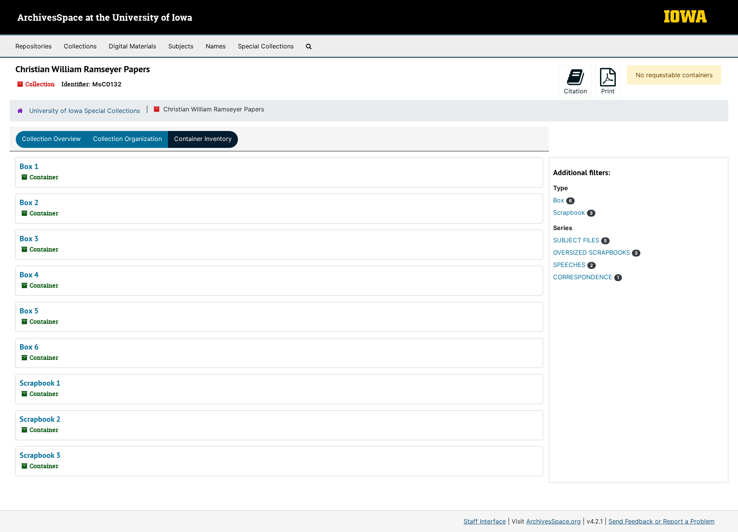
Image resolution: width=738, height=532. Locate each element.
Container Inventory (203, 139)
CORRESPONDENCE (586, 277)
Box (562, 200)
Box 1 (29, 166)
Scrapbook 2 (40, 419)
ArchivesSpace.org (553, 521)
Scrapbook (573, 212)
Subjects (180, 46)
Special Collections (266, 46)
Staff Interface (485, 521)
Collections (80, 46)
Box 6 (29, 347)
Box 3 (29, 239)
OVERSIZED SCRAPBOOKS (595, 252)
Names (216, 46)
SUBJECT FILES (580, 240)
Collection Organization (127, 139)
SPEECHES (573, 264)
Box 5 (29, 311)
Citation (575, 91)
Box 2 (29, 202)
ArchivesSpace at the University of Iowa (104, 18)
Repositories (33, 46)
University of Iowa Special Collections (84, 110)
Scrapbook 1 (40, 383)
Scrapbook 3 (40, 455)
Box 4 (29, 275)
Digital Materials (132, 46)
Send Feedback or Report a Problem (661, 521)
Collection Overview (51, 139)
